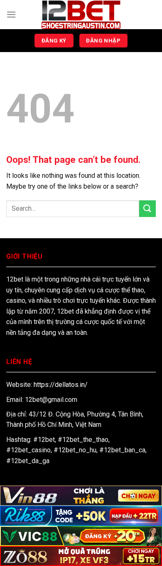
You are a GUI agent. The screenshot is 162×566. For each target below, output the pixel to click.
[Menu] (11, 14)
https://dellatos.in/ (61, 385)
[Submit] (147, 208)
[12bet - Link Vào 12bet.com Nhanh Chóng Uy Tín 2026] (81, 14)
